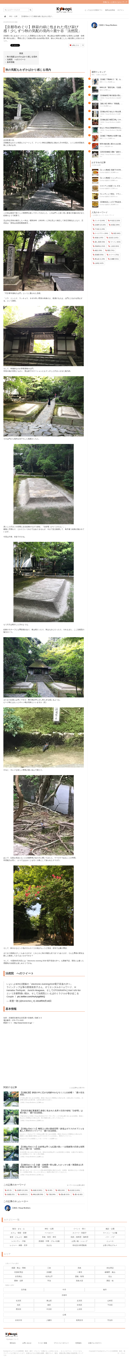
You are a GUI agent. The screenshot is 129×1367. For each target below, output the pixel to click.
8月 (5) (9, 1190)
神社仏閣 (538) (38, 1194)
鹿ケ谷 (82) (78, 1194)
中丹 (64, 1290)
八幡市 (49, 1320)
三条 (49, 1268)
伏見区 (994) (115, 225)
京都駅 (49, 1272)
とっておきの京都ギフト (94, 10)
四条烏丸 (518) (100, 246)
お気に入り (75, 45)
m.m (101, 106)
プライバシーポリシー (61, 1343)
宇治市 (110, 1320)
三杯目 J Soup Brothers (28, 1102)
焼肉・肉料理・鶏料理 (79, 1237)
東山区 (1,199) (100, 259)
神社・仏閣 (49, 1229)
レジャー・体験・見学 (18, 1245)
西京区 (18, 1309)
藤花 (101, 90)
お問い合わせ (26, 1343)
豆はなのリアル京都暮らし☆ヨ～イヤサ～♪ (34, 1139)
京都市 (64, 1295)
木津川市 (18, 1320)
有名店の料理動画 (79, 1245)
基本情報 (10, 62)
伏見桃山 (18, 1276)
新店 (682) (116, 233)
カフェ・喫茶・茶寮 (19, 1233)
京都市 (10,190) (22, 1190)
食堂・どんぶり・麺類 (18, 1237)
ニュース (110, 1241)
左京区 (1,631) (75, 1190)
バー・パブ (110, 1237)
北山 (110, 1276)
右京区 (18, 1301)
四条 (79, 1268)
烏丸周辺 (110, 1268)
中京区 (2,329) (115, 220)
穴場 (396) (52, 1194)
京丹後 (23, 1290)
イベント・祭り (79, 1229)
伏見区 (79, 1305)
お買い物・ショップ (79, 1241)
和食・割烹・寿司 (49, 1237)
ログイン (120, 10)
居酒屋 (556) (99, 255)
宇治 (49, 1281)
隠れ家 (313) (65, 1194)
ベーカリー (49, 1233)
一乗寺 (79, 1272)
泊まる (49, 1245)
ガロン (102, 146)
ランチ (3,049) (100, 220)
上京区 (79, 1309)
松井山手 (49, 1276)
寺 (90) (49, 1190)
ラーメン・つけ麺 (110, 1233)
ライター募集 (42, 1343)
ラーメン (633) (115, 242)
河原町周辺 (18, 1272)
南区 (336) (98, 250)
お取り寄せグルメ (110, 1245)
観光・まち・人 (18, 1229)
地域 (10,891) (37, 1190)
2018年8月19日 (43, 1001)
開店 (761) (110, 250)
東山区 (49, 1301)
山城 (64, 1315)
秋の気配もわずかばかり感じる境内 (22, 57)
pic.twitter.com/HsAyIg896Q (31, 996)
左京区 (79, 1301)
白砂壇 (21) (24, 1194)
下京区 (110, 1305)
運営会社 (13, 1343)
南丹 (105, 1290)
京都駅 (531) (114, 259)
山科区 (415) (99, 263)
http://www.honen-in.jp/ (23, 1023)
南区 (49, 1305)
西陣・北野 (18, 1281)
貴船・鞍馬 (79, 1276)
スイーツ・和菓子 (79, 1233)
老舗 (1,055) (99, 238)
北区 (18, 1305)
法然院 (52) (11, 1194)
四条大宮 (79, 1281)
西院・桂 (110, 1281)
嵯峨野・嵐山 (110, 1272)
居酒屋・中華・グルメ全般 (49, 1241)
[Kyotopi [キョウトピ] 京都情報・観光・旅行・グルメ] (64, 11)
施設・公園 (110, 1229)
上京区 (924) (114, 246)
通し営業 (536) (100, 242)
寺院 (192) (61, 1190)
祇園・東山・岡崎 (19, 1268)
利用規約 (78, 1343)
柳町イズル (103, 82)
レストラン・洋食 (19, 1241)
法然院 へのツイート (16, 59)
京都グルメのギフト (95, 1343)
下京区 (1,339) (100, 229)
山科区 (110, 1301)
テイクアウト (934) (101, 233)
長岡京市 (79, 1320)
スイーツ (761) (114, 255)
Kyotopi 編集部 (105, 172)
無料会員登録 (110, 10)
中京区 (49, 1309)
